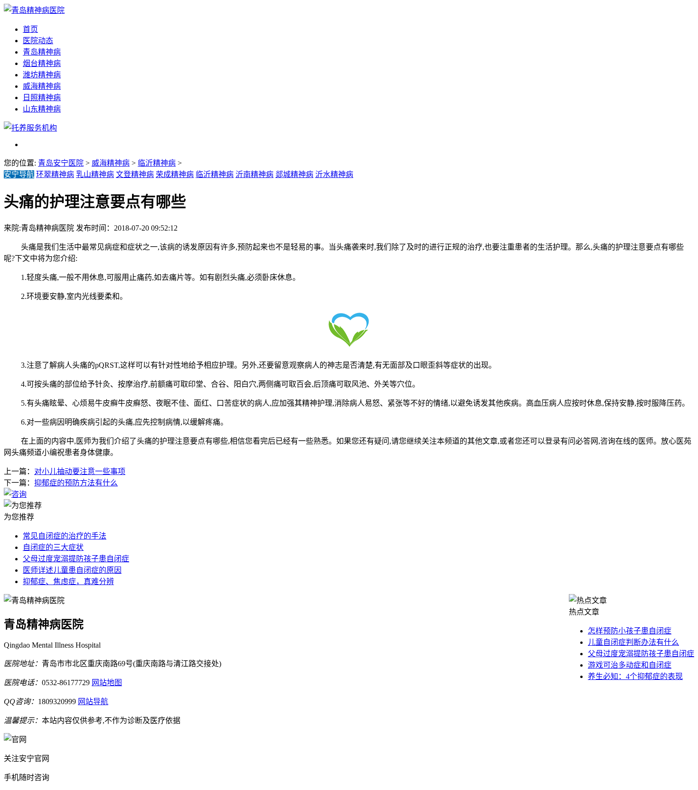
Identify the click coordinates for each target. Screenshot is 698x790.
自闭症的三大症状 (53, 547)
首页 (30, 29)
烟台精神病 (42, 63)
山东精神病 (42, 109)
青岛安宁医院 (61, 163)
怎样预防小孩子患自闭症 (629, 631)
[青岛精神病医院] (34, 10)
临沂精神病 (157, 163)
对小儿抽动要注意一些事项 (79, 471)
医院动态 (38, 41)
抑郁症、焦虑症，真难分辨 (68, 581)
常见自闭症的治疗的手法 (64, 536)
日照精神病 (42, 97)
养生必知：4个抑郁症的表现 (635, 676)
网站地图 (107, 682)
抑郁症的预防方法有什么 (76, 483)
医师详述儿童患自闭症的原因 (72, 570)
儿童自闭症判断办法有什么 (633, 642)
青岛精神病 (42, 52)
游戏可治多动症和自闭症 (629, 665)
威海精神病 (42, 86)
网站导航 (93, 701)
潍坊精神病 (42, 75)
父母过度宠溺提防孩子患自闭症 (76, 559)
